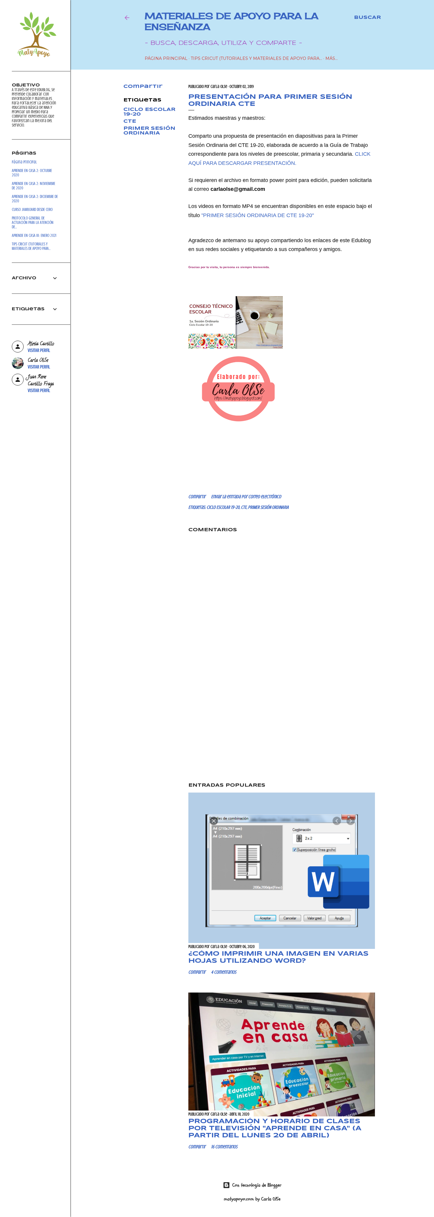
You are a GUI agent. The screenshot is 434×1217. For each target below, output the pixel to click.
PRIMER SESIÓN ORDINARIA (149, 130)
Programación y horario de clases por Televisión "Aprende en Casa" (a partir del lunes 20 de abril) (274, 1128)
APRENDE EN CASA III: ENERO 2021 (34, 235)
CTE (129, 121)
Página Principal (166, 58)
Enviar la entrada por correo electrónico (246, 496)
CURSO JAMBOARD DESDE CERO (32, 209)
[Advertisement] (281, 727)
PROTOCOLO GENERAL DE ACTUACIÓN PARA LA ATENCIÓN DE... (32, 222)
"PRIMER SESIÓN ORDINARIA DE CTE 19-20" (257, 215)
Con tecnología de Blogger (257, 1185)
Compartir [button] (143, 86)
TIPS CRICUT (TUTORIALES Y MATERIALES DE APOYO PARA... (256, 58)
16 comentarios (224, 1146)
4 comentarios (223, 972)
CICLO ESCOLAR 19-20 (223, 507)
